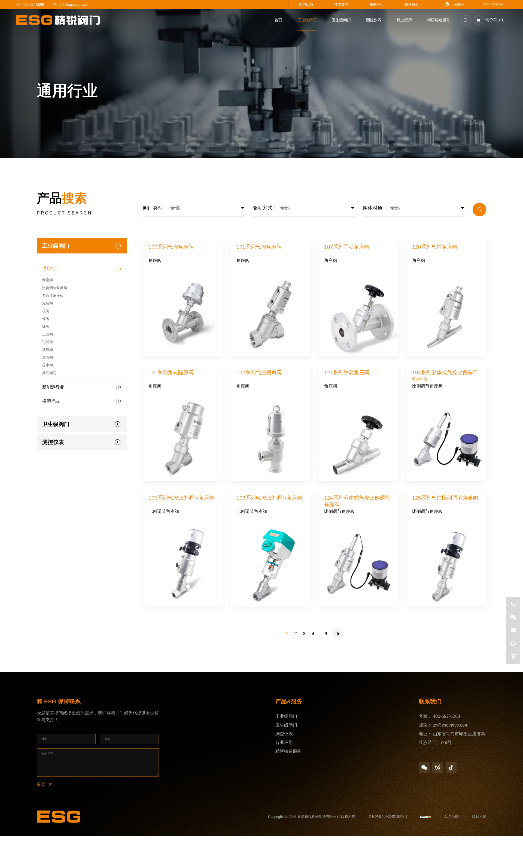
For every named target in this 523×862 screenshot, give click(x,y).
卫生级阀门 (286, 725)
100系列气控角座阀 (171, 247)
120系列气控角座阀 (434, 247)
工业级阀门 (286, 716)
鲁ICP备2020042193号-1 (388, 817)
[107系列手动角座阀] (359, 312)
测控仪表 (284, 733)
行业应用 (284, 742)
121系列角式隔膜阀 (171, 372)
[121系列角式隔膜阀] (183, 438)
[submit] (479, 209)
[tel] (513, 604)
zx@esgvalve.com (450, 725)
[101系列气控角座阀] (271, 312)
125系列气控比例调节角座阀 (445, 498)
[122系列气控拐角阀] (271, 438)
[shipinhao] (437, 767)
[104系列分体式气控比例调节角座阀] (446, 438)
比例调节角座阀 (427, 386)
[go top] (513, 657)
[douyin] (451, 767)
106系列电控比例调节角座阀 (269, 498)
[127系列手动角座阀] (359, 438)
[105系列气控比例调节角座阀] (183, 563)
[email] (513, 630)
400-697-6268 (446, 716)
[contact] (513, 643)
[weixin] (424, 767)
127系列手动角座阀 (346, 372)
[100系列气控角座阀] (183, 312)
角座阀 (155, 260)
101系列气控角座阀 (259, 247)
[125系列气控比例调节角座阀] (446, 563)
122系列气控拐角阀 (259, 372)
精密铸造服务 (288, 751)
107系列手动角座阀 (346, 247)
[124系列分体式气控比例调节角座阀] (359, 563)
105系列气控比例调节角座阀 (181, 498)
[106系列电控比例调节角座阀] (271, 563)
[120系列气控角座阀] (446, 312)
